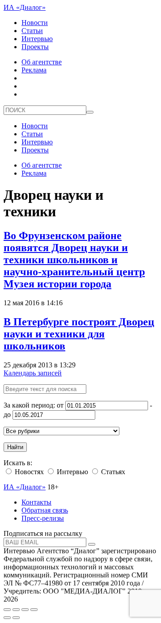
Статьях (112, 472)
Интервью (37, 38)
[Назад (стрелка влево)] (7, 617)
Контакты (36, 502)
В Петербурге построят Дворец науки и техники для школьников (79, 334)
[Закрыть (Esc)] (7, 609)
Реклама (34, 70)
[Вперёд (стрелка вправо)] (16, 617)
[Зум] (34, 609)
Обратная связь (44, 510)
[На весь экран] (25, 609)
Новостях (28, 472)
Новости (34, 22)
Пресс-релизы (42, 518)
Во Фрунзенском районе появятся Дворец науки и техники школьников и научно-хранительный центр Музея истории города (74, 260)
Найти (15, 447)
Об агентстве (41, 62)
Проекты (35, 47)
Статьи (32, 30)
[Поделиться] (16, 609)
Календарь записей (33, 373)
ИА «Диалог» (25, 7)
